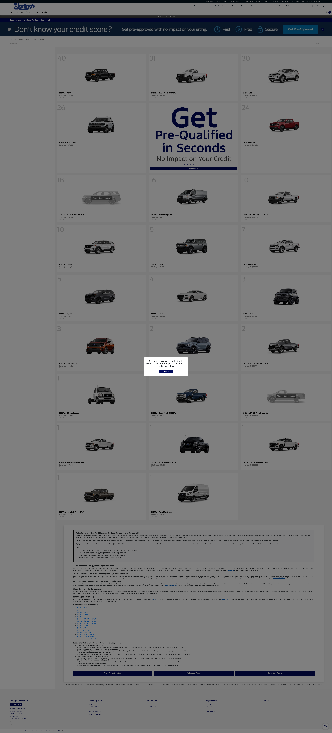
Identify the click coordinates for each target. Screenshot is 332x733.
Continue (166, 371)
